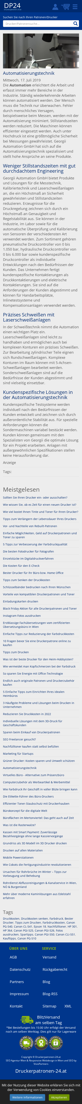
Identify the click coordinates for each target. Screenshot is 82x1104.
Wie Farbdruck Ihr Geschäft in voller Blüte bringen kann (40, 789)
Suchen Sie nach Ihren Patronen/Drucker (30, 17)
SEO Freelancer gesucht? (19, 739)
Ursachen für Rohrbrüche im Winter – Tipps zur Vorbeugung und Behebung (35, 874)
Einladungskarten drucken (20, 601)
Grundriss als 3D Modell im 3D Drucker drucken (35, 843)
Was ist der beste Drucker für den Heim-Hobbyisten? (38, 659)
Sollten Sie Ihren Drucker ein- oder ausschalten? (35, 497)
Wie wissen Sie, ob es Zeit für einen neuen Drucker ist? (39, 505)
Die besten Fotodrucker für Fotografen (28, 551)
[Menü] (75, 7)
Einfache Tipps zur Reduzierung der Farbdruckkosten (38, 634)
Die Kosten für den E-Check (21, 566)
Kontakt (16, 1006)
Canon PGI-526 (44, 930)
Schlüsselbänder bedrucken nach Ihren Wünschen (37, 587)
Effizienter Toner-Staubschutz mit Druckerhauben (36, 803)
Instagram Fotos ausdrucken (22, 616)
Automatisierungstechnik (19, 768)
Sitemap (49, 1006)
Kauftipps (9, 938)
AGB (13, 957)
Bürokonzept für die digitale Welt (25, 811)
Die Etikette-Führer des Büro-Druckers (28, 796)
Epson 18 (39, 926)
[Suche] (75, 23)
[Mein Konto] (54, 7)
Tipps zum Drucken (16, 652)
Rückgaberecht (55, 969)
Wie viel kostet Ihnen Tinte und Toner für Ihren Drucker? (40, 512)
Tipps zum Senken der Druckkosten (26, 580)
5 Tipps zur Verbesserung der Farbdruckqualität (35, 544)
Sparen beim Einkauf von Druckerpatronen (31, 732)
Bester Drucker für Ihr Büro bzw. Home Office (33, 573)
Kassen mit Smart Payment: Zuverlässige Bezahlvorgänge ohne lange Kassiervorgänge (33, 834)
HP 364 (7, 930)
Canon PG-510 (26, 938)
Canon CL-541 (22, 926)
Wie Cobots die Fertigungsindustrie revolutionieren (37, 865)
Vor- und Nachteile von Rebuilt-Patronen (30, 526)
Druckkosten (11, 918)
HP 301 (72, 926)
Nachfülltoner (56, 926)
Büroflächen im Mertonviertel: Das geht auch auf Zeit (38, 818)
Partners (17, 981)
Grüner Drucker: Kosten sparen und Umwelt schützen (39, 761)
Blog (46, 981)
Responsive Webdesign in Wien (46, 1060)
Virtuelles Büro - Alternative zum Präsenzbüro (33, 775)
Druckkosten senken (34, 918)
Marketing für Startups (18, 753)
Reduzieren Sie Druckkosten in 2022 (27, 714)
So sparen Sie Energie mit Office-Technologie (33, 673)
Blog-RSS (50, 993)
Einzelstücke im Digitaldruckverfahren (28, 558)
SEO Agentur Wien (16, 1060)
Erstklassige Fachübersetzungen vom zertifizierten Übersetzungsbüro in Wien (36, 625)
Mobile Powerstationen (18, 857)
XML (67, 1006)
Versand (49, 957)
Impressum (19, 993)
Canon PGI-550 (44, 934)
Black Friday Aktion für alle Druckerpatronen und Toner (40, 608)
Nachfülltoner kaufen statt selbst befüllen (31, 746)
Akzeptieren (59, 1097)
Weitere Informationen (27, 1097)
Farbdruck (56, 918)
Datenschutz (20, 969)
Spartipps (26, 934)
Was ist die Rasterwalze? (19, 825)
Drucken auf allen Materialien (23, 850)
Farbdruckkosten (53, 922)
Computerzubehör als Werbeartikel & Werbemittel (36, 782)
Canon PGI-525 (23, 930)
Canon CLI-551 (65, 934)
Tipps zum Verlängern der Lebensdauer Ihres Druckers (39, 519)
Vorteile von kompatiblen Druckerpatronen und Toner (39, 594)
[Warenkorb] (65, 7)
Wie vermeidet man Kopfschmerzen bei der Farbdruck (39, 666)
